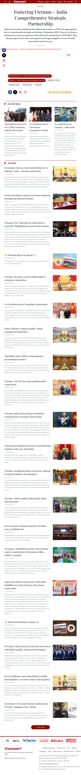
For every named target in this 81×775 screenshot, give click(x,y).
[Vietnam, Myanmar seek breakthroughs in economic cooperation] (65, 283)
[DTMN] (50, 741)
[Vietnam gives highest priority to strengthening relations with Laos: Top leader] (65, 452)
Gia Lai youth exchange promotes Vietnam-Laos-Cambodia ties (25, 527)
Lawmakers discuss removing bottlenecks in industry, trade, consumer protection (26, 169)
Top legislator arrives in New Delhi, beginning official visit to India (15, 127)
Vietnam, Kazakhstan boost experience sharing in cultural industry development (27, 472)
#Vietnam (38, 85)
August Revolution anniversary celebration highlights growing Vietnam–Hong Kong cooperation (25, 585)
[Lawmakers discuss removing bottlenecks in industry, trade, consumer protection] (65, 174)
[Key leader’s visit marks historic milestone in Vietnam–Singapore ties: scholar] (65, 710)
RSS (68, 748)
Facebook (4, 50)
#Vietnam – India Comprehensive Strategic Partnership (26, 80)
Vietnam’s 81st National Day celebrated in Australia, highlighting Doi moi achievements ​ (26, 224)
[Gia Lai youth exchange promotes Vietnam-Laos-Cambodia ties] (65, 532)
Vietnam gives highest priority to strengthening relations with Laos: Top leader (27, 447)
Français (53, 2)
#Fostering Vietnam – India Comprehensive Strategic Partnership (29, 76)
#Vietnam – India (53, 80)
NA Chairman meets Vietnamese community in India (38, 127)
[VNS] (22, 741)
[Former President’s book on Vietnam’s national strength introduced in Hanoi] (65, 201)
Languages (42, 751)
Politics (40, 6)
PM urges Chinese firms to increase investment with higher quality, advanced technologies (27, 648)
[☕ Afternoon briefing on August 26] (65, 628)
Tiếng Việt (40, 2)
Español (59, 2)
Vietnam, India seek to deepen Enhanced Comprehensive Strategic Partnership (24, 415)
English (47, 2)
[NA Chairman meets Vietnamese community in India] (40, 114)
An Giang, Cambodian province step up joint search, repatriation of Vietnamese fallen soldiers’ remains (26, 552)
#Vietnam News (14, 85)
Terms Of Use (61, 748)
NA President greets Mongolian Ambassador (26, 304)
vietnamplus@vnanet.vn (51, 764)
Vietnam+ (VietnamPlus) (20, 1)
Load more (40, 727)
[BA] (64, 741)
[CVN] (36, 741)
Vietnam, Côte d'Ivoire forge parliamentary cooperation (25, 383)
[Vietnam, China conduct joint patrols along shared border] (65, 505)
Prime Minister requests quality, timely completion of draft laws (23, 330)
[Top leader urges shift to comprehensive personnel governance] (65, 362)
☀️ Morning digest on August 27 (19, 255)
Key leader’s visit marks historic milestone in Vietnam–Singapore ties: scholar (26, 705)
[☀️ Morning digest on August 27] (65, 261)
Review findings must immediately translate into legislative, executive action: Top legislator (27, 678)
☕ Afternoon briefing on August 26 (21, 622)
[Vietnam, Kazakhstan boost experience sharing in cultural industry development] (65, 477)
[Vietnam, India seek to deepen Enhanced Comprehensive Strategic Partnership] (65, 420)
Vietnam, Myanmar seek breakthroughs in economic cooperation (25, 278)
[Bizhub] (9, 741)
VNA (49, 751)
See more (12, 163)
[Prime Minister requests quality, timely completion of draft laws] (65, 335)
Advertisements (68, 751)
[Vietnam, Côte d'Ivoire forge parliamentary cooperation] (65, 387)
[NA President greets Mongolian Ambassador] (65, 310)
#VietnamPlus (27, 85)
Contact (78, 751)
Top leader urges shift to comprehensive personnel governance (24, 358)
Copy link (4, 65)
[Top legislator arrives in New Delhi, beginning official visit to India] (15, 114)
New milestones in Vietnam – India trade (65, 126)
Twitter (4, 55)
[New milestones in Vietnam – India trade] (66, 114)
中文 (65, 1)
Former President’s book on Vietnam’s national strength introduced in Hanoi (27, 197)
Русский (70, 1)
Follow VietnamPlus (54, 92)
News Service (57, 751)
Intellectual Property (49, 748)
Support (74, 748)
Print (4, 60)
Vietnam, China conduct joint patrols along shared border (25, 500)
